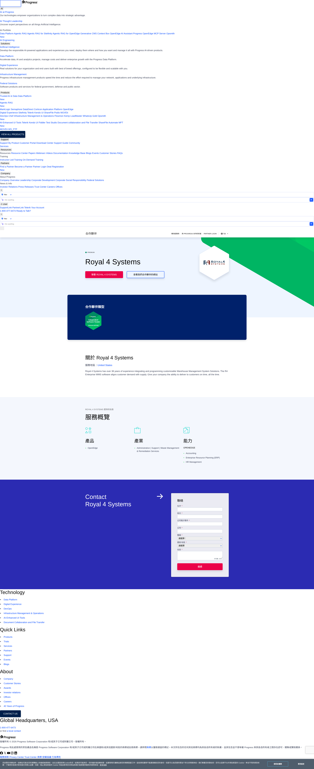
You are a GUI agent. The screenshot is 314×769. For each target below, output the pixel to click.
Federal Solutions (8, 83)
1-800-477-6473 (8, 211)
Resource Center (19, 153)
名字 (179, 506)
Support (4, 139)
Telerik (30, 112)
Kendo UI (39, 112)
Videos (49, 153)
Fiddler (42, 122)
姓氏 (179, 513)
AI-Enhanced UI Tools (10, 122)
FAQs (120, 153)
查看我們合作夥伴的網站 (145, 274)
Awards (7, 688)
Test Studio (51, 122)
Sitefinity (22, 112)
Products (5, 92)
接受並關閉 (278, 764)
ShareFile (49, 112)
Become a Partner (23, 166)
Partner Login (39, 166)
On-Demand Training (33, 160)
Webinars (40, 153)
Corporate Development (43, 180)
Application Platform (52, 109)
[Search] (1, 190)
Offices (59, 187)
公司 (179, 528)
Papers (31, 153)
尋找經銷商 (175, 234)
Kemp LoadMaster (73, 116)
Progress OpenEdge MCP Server (149, 33)
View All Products (12, 134)
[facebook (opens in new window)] (2, 754)
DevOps (4, 116)
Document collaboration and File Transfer (78, 122)
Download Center (44, 143)
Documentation (60, 153)
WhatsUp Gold (90, 116)
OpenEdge (68, 109)
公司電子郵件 (183, 521)
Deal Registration (32, 168)
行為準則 (56, 757)
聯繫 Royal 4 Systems (104, 274)
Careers (51, 187)
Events (95, 153)
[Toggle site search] (1, 214)
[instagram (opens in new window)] (12, 754)
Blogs (89, 153)
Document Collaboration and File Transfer (24, 622)
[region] (157, 764)
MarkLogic (5, 109)
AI (2, 8)
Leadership (25, 180)
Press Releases (26, 187)
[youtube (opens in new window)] (9, 754)
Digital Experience (9, 65)
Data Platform (6, 33)
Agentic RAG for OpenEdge (66, 33)
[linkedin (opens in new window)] (15, 754)
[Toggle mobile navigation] (2, 228)
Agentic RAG (20, 33)
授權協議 (46, 757)
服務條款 (4, 757)
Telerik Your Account (34, 207)
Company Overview (9, 180)
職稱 (179, 535)
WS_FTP (12, 129)
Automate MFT (61, 124)
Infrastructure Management (13, 74)
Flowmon (58, 116)
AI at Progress (7, 12)
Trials (6, 641)
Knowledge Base (77, 153)
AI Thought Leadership (11, 21)
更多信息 (103, 765)
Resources (6, 149)
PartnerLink (18, 207)
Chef (11, 116)
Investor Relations (9, 187)
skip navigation (10, 3)
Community (74, 143)
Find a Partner (7, 166)
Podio (57, 112)
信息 (179, 550)
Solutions (5, 43)
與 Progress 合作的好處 (191, 234)
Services (4, 146)
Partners (5, 163)
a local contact (14, 731)
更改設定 (301, 764)
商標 (149, 747)
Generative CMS (88, 33)
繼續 (200, 566)
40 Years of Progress (14, 706)
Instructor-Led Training (11, 160)
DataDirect (28, 109)
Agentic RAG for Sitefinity (39, 33)
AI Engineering (7, 40)
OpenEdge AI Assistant (121, 33)
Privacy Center (16, 757)
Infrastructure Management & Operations (34, 116)
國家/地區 (181, 542)
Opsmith (87, 35)
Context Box (103, 33)
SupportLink (6, 207)
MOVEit (64, 112)
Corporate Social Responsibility (70, 180)
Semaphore (16, 109)
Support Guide (61, 143)
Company (5, 173)
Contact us (10, 714)
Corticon (38, 109)
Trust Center (40, 187)
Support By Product (9, 143)
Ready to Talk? (23, 211)
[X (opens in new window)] (5, 754)
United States (105, 365)
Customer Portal (28, 143)
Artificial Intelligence (10, 47)
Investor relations (12, 692)
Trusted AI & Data (8, 96)
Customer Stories (108, 153)
